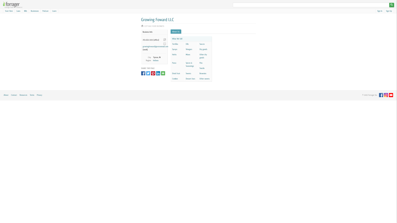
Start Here (9, 11)
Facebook (143, 72)
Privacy (39, 95)
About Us (175, 31)
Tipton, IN (157, 57)
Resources (23, 95)
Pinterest (153, 72)
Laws (18, 11)
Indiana (155, 60)
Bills (25, 11)
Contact (14, 95)
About (6, 95)
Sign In (379, 11)
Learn (54, 11)
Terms (32, 95)
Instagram (386, 95)
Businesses (35, 11)
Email (163, 72)
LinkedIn (158, 72)
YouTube (391, 95)
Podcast (45, 11)
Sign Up (389, 11)
